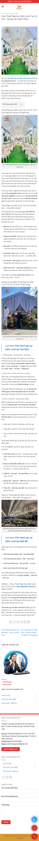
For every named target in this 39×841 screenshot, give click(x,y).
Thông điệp (5, 805)
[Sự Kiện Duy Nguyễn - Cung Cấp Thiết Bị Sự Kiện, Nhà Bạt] (19, 6)
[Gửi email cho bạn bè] (21, 622)
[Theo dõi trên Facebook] (3, 777)
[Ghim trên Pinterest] (25, 622)
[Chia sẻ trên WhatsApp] (10, 622)
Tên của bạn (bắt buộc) (10, 788)
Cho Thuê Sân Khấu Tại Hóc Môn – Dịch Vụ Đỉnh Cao (10, 632)
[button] (3, 6)
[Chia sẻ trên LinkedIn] (28, 622)
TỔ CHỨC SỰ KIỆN (9, 699)
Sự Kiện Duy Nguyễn (21, 836)
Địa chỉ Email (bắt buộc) (10, 796)
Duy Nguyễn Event (25, 586)
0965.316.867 (7, 684)
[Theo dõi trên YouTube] (10, 777)
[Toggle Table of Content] (20, 104)
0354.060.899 (7, 682)
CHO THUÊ (6, 695)
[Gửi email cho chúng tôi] (7, 777)
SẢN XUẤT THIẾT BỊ (9, 703)
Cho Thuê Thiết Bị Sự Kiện (10, 13)
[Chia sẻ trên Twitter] (17, 622)
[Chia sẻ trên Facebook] (14, 622)
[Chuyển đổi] (36, 695)
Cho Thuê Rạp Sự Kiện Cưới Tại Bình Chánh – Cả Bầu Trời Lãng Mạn (29, 632)
